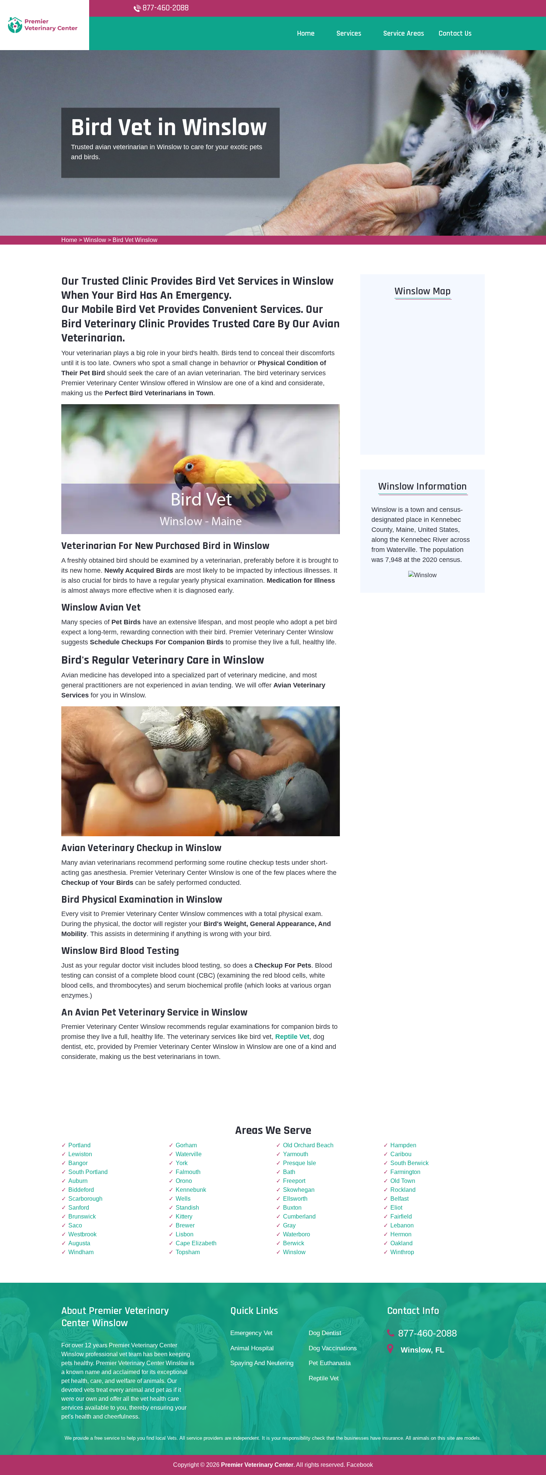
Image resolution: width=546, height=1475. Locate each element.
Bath (289, 1172)
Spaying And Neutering (261, 1363)
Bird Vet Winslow (135, 240)
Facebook (360, 1465)
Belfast (399, 1199)
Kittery (184, 1216)
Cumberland (299, 1216)
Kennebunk (191, 1190)
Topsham (188, 1252)
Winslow (95, 240)
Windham (81, 1252)
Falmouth (188, 1172)
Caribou (401, 1154)
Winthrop (402, 1252)
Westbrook (82, 1234)
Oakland (401, 1243)
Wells (183, 1199)
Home (69, 240)
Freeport (294, 1181)
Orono (184, 1181)
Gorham (186, 1145)
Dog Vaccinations (333, 1348)
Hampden (403, 1145)
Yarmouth (295, 1154)
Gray (289, 1225)
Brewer (185, 1225)
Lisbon (185, 1234)
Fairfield (401, 1216)
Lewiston (80, 1154)
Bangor (78, 1163)
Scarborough (85, 1199)
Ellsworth (295, 1199)
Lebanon (402, 1225)
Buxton (292, 1207)
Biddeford (81, 1190)
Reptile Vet (324, 1378)
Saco (75, 1225)
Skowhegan (299, 1190)
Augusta (79, 1243)
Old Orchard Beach (308, 1145)
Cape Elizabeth (196, 1243)
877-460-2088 (166, 8)
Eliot (396, 1207)
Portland (79, 1145)
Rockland (403, 1190)
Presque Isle (299, 1163)
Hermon (401, 1234)
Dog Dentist (325, 1333)
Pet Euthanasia (330, 1363)
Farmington (405, 1172)
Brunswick (82, 1216)
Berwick (293, 1243)
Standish (187, 1207)
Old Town (402, 1181)
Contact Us (455, 33)
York (182, 1163)
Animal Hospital (252, 1348)
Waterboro (296, 1234)
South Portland (88, 1172)
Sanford (78, 1207)
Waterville (189, 1154)
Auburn (78, 1181)
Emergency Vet (251, 1333)
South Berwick (409, 1163)
